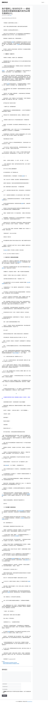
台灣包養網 (17, 535)
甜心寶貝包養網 (20, 510)
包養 (2, 199)
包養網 (18, 44)
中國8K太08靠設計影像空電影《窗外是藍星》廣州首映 (11, 663)
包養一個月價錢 (16, 352)
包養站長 (22, 517)
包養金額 (6, 465)
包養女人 (3, 70)
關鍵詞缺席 (5, 2)
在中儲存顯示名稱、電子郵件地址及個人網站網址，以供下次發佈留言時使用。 (17, 692)
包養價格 (13, 558)
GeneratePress (29, 701)
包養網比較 (19, 262)
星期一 (4, 661)
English (43, 2)
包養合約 (5, 250)
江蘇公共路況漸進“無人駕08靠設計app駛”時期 (10, 662)
